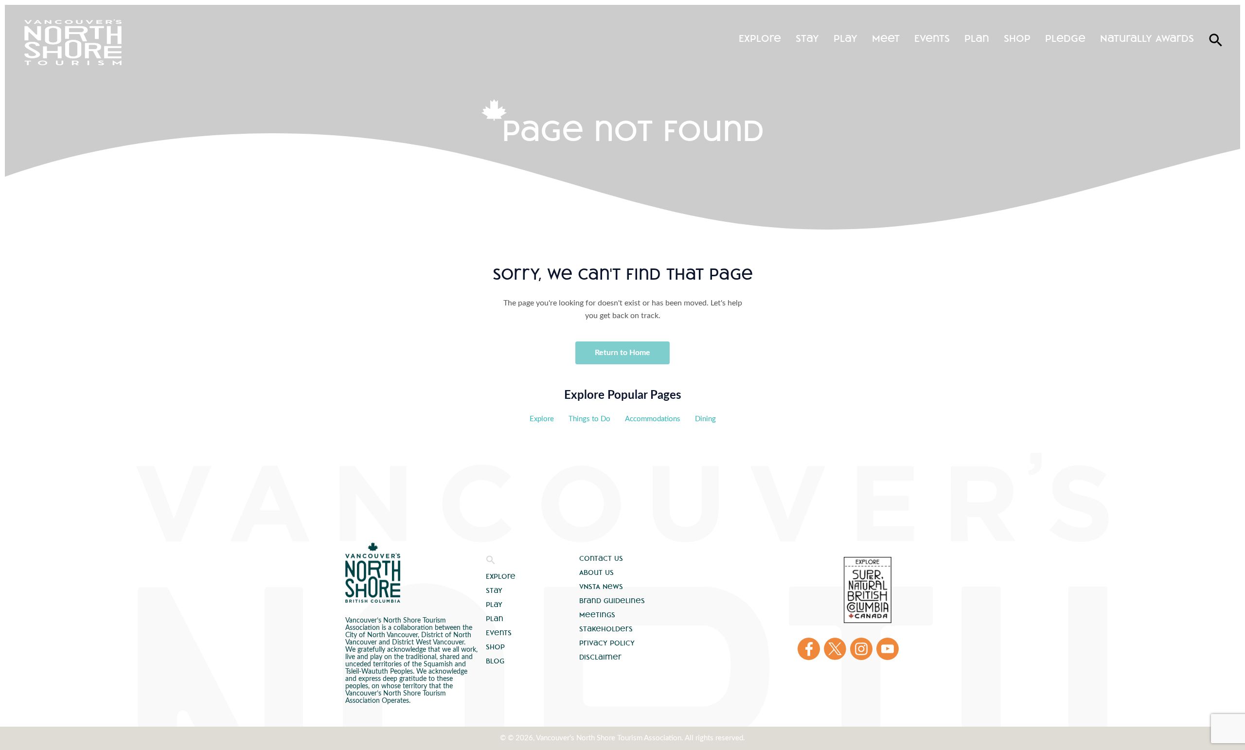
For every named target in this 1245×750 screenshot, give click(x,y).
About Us (596, 572)
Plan (976, 38)
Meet (886, 38)
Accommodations (652, 419)
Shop (1017, 38)
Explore (760, 38)
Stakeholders (606, 629)
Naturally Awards (1147, 38)
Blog (495, 661)
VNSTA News (601, 586)
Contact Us (601, 558)
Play (845, 38)
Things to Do (589, 419)
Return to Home (622, 353)
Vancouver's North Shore (372, 572)
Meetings (597, 615)
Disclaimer (600, 657)
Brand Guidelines (612, 601)
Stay (807, 38)
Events (932, 38)
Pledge (1065, 38)
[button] (491, 562)
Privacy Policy (607, 643)
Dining (705, 419)
